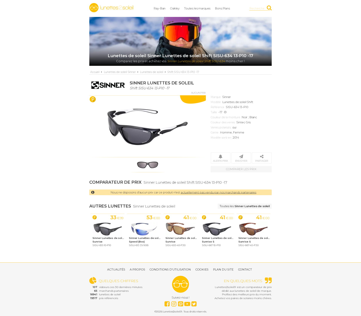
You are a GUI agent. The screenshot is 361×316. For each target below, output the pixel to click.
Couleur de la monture (225, 117)
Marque (216, 97)
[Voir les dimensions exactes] (226, 112)
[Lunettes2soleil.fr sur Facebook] (167, 303)
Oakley (175, 8)
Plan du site (223, 269)
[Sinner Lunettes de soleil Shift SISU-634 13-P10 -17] (147, 126)
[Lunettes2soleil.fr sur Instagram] (174, 303)
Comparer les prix (241, 169)
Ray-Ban (159, 8)
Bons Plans (222, 8)
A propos (137, 269)
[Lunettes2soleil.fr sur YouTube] (187, 303)
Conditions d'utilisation (170, 269)
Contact (245, 269)
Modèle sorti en (221, 137)
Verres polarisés (221, 127)
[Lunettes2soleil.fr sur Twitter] (194, 303)
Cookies (202, 269)
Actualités (116, 269)
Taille (214, 112)
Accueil (94, 72)
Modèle (216, 102)
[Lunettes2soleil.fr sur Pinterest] (180, 303)
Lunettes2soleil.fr (111, 7)
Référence (217, 107)
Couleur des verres (223, 122)
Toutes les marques (197, 8)
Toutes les (245, 206)
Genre (214, 132)
